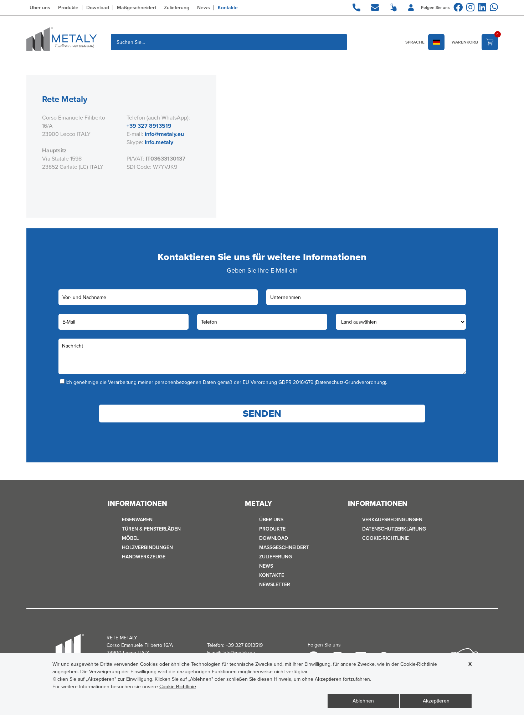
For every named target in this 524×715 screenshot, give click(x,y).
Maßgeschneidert (136, 7)
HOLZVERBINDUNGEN (147, 547)
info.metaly (159, 142)
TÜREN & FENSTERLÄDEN (151, 529)
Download (97, 7)
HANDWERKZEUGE (143, 557)
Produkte (68, 7)
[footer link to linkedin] (482, 7)
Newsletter (274, 584)
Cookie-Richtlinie (385, 538)
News (203, 7)
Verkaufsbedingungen (392, 519)
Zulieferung (176, 7)
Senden (262, 413)
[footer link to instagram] (470, 7)
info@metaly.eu (164, 134)
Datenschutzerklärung (394, 529)
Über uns (40, 7)
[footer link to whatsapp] (494, 7)
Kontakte (228, 7)
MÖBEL (130, 538)
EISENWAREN (137, 519)
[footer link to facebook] (458, 7)
